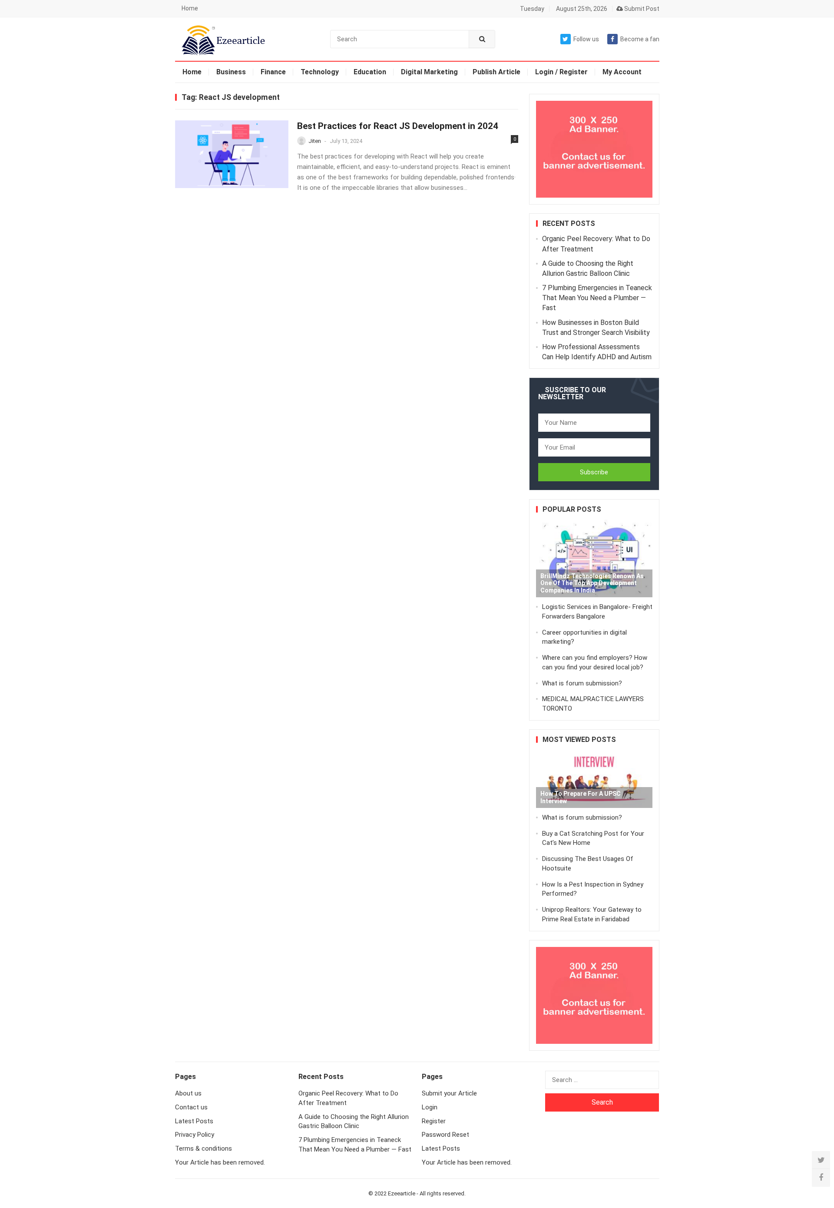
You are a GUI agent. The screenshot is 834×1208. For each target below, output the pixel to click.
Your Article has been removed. (220, 1162)
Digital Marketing (429, 72)
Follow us (586, 39)
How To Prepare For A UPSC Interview (580, 797)
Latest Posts (194, 1121)
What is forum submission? (582, 683)
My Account (622, 72)
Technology (320, 72)
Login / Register (561, 72)
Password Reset (445, 1134)
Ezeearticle (401, 1193)
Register (434, 1121)
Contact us (191, 1107)
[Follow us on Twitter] (821, 1160)
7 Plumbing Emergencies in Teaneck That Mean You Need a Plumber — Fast (597, 298)
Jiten (314, 141)
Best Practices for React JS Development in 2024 (397, 126)
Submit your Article (449, 1093)
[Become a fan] (821, 1177)
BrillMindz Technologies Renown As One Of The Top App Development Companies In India (592, 583)
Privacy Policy (194, 1134)
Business (231, 72)
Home (190, 8)
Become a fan (639, 39)
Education (370, 72)
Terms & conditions (203, 1148)
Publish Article (496, 72)
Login (429, 1107)
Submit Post (641, 8)
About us (188, 1093)
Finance (273, 72)
